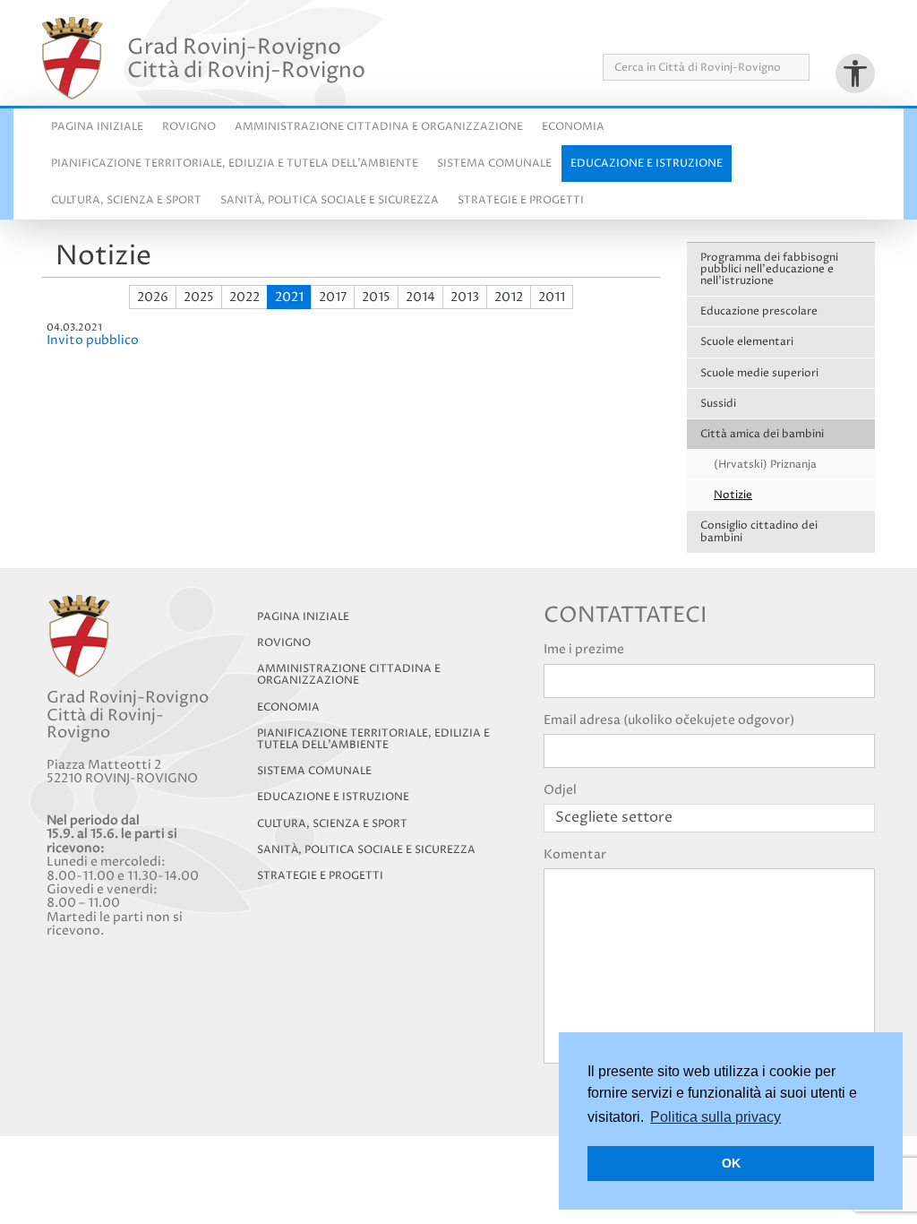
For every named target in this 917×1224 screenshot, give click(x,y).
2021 (289, 297)
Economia (573, 126)
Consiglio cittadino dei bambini (759, 531)
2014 (420, 297)
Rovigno (189, 126)
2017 (333, 297)
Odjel (560, 790)
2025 (199, 297)
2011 (551, 297)
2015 (376, 297)
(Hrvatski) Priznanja (765, 464)
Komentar (575, 854)
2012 (508, 297)
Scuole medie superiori (759, 373)
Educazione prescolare (759, 311)
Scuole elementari (746, 341)
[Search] (815, 67)
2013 (464, 297)
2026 (152, 297)
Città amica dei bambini (762, 434)
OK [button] (731, 1163)
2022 (244, 297)
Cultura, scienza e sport (126, 200)
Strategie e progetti (521, 200)
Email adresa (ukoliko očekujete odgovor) (669, 720)
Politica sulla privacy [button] (715, 1117)
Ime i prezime (584, 649)
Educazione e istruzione (646, 163)
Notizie (733, 495)
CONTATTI (846, 34)
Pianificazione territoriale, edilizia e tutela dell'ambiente (234, 163)
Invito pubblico (93, 340)
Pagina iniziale (97, 126)
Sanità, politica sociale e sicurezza (329, 200)
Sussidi (718, 403)
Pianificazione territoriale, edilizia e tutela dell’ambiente (373, 739)
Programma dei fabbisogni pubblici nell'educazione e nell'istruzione (769, 269)
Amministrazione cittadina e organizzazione (379, 126)
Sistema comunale (494, 163)
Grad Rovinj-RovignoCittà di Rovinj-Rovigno (246, 58)
